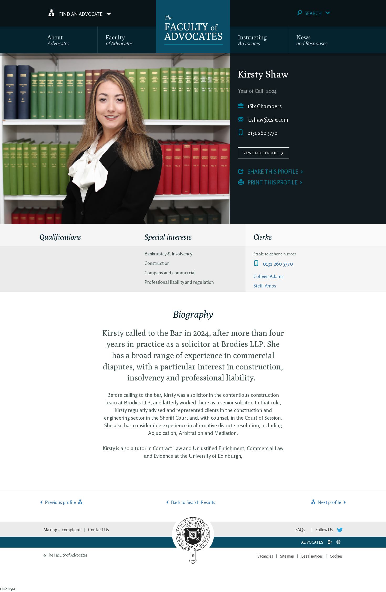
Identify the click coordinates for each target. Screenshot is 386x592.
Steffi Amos (264, 286)
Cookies (336, 556)
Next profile (328, 502)
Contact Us (98, 529)
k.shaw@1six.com (267, 119)
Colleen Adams (268, 276)
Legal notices (312, 556)
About (58, 40)
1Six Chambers (264, 106)
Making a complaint (62, 529)
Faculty (119, 40)
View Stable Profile (261, 153)
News (311, 40)
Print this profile (272, 182)
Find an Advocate (80, 14)
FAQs (300, 529)
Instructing (252, 40)
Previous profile (61, 502)
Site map (287, 556)
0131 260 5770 (262, 133)
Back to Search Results (193, 502)
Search (313, 13)
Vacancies (265, 556)
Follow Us (325, 529)
